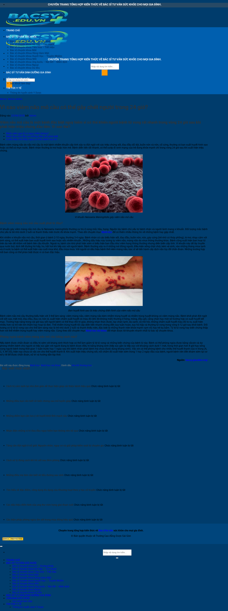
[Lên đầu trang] (1, 546)
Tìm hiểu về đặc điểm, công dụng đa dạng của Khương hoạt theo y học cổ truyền (51, 489)
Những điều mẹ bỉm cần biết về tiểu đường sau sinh (35, 475)
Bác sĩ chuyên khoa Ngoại (24, 64)
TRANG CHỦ (13, 30)
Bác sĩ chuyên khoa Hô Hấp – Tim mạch (32, 44)
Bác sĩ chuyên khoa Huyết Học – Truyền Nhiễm (36, 56)
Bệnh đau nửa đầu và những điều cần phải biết (32, 136)
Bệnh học (3, 99)
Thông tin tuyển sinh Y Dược (25, 92)
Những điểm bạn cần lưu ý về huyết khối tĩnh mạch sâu (36, 415)
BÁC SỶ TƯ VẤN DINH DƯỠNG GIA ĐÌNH (28, 72)
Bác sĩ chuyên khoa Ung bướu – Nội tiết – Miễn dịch (38, 61)
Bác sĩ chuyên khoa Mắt (23, 50)
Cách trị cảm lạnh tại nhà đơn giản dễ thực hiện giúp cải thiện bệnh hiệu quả (48, 386)
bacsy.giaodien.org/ (197, 360)
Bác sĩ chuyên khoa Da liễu (25, 67)
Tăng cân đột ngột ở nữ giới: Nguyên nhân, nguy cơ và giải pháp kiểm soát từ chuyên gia (55, 445)
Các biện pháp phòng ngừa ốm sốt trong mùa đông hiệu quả (39, 519)
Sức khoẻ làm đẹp (20, 83)
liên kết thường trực (82, 365)
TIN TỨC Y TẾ (13, 88)
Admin (32, 115)
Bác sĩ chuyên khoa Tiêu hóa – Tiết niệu (32, 47)
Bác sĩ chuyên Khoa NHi (23, 59)
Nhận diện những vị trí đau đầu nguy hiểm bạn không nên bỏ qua (42, 430)
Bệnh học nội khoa (15, 99)
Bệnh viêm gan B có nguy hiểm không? (27, 133)
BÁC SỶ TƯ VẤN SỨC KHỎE (21, 36)
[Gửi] (105, 73)
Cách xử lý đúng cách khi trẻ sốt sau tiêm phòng (32, 460)
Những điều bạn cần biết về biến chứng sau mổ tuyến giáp (38, 401)
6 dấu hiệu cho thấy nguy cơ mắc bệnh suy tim (31, 139)
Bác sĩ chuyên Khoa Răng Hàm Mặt (29, 53)
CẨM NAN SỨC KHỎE (18, 78)
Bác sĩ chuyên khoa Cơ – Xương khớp (30, 41)
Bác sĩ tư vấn (106, 530)
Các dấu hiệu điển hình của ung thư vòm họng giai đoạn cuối (39, 504)
